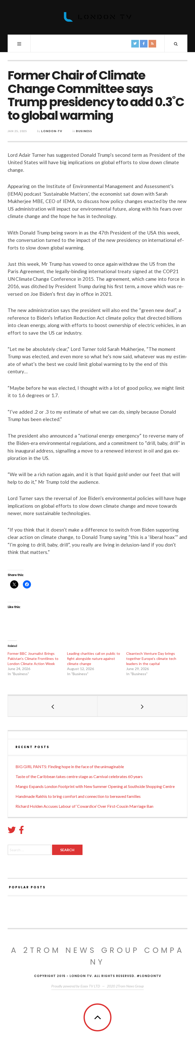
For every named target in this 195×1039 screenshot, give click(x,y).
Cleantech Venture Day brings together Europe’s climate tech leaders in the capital (151, 658)
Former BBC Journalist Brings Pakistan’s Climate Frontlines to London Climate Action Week (33, 658)
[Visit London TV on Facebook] (21, 831)
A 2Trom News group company (97, 956)
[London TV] (97, 17)
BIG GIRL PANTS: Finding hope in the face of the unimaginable (69, 766)
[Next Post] (142, 706)
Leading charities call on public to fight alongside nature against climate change (93, 658)
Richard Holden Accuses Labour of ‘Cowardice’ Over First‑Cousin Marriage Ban (84, 806)
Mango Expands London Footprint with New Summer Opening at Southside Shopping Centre (95, 786)
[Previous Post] (53, 706)
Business (84, 131)
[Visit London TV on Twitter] (12, 831)
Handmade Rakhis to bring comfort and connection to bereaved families (78, 796)
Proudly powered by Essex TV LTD (75, 986)
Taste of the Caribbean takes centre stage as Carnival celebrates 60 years (79, 776)
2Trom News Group (130, 986)
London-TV (51, 131)
